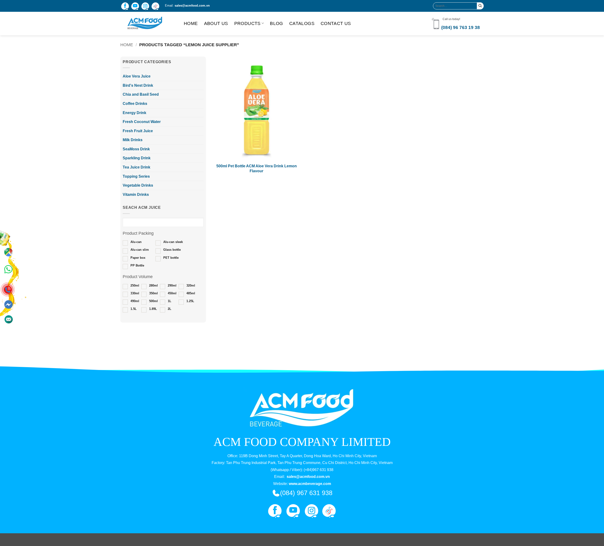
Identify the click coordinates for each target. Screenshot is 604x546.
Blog (276, 23)
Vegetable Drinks (138, 185)
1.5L (133, 309)
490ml (134, 301)
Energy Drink (134, 113)
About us (216, 23)
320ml (190, 285)
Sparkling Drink (137, 158)
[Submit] (480, 5)
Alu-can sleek (173, 242)
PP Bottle (137, 265)
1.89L (153, 309)
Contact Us (336, 23)
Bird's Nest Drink (138, 85)
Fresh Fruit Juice (138, 131)
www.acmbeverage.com (310, 484)
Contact (8, 311)
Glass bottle (172, 249)
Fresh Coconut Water (142, 122)
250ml (134, 285)
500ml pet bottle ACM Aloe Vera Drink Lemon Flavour (256, 168)
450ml (172, 293)
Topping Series (136, 176)
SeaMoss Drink (136, 149)
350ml (153, 293)
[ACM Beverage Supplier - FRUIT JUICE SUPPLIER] (148, 23)
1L (169, 301)
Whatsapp (8, 268)
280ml (153, 285)
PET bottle (171, 257)
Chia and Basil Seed (141, 94)
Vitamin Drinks (136, 195)
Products (247, 23)
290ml (172, 285)
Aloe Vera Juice (137, 76)
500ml (153, 301)
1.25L (190, 301)
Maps (9, 258)
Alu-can (136, 242)
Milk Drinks (133, 140)
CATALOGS (302, 23)
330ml (134, 293)
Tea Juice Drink (136, 167)
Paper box (137, 257)
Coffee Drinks (135, 104)
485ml (190, 293)
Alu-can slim (139, 249)
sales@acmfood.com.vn (192, 5)
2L (169, 309)
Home (191, 23)
